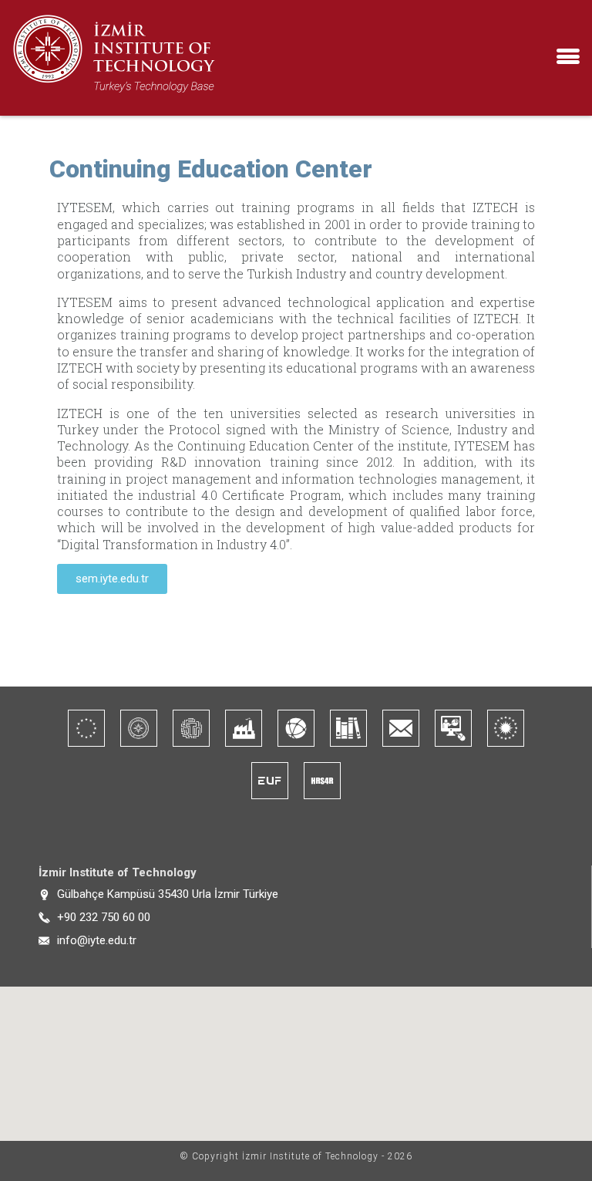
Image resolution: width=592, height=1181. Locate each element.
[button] (568, 63)
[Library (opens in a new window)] (348, 728)
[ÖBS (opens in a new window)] (453, 728)
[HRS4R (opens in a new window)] (322, 780)
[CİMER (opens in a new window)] (505, 728)
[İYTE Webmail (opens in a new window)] (400, 728)
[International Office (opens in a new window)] (296, 728)
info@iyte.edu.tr (96, 940)
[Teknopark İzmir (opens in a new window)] (191, 728)
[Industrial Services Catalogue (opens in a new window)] (243, 728)
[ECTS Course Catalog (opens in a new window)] (86, 728)
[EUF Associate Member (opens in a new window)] (269, 780)
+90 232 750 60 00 (103, 917)
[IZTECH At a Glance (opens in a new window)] (138, 728)
